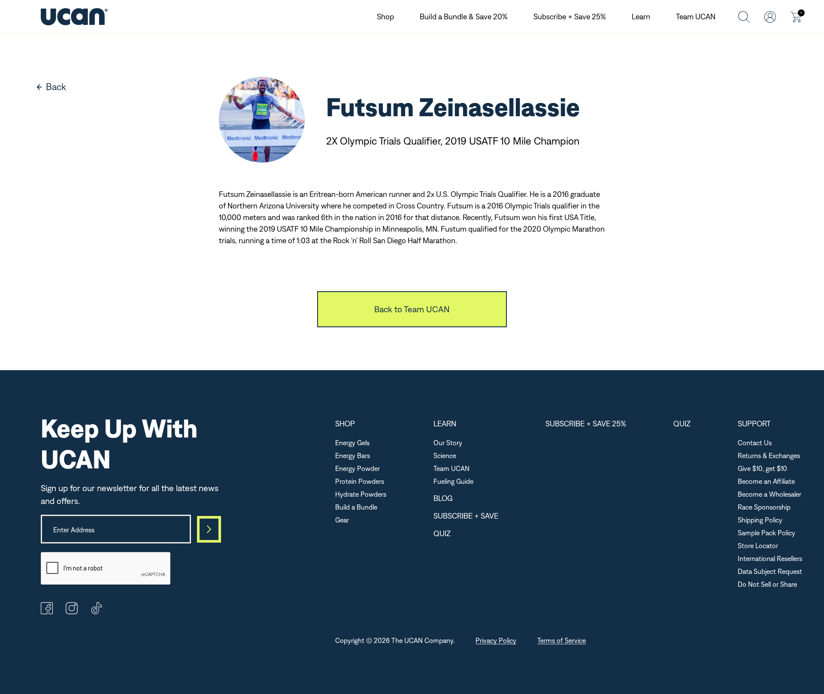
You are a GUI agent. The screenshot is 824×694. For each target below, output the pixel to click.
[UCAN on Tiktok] (97, 612)
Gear (342, 520)
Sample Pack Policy (766, 533)
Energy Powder (357, 468)
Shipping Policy (760, 520)
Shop (385, 16)
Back (56, 86)
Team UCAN (695, 16)
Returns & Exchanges (769, 455)
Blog (443, 498)
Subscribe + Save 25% (569, 16)
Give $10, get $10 (762, 468)
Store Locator (758, 545)
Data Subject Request (770, 571)
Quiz (442, 533)
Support (754, 423)
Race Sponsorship (764, 507)
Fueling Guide (453, 481)
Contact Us (755, 443)
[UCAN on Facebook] (47, 612)
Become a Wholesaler (769, 494)
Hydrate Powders (360, 494)
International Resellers (770, 558)
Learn (641, 16)
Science (444, 455)
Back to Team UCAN (412, 309)
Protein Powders (359, 481)
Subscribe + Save (465, 515)
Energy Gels (352, 443)
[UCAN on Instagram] (72, 612)
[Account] (770, 16)
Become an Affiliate (766, 481)
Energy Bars (352, 455)
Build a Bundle (356, 507)
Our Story (447, 443)
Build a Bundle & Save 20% (464, 16)
